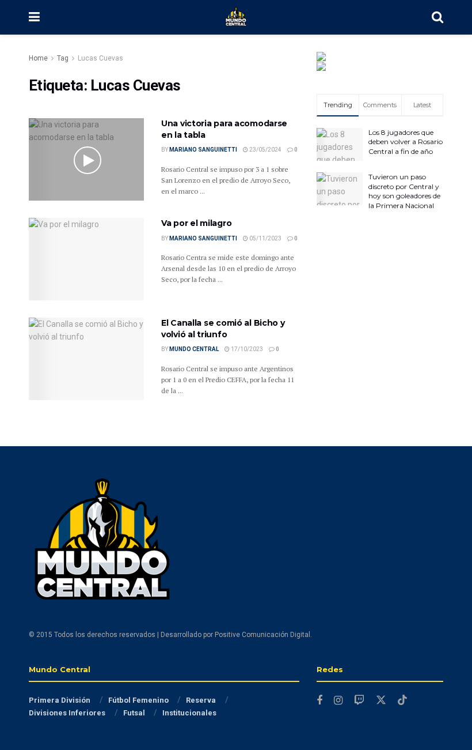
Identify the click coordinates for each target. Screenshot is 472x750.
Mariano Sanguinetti (203, 149)
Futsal (134, 712)
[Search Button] (437, 17)
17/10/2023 (246, 349)
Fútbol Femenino (138, 700)
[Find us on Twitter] (381, 700)
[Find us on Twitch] (359, 700)
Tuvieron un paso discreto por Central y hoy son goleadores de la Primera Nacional (404, 191)
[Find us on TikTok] (402, 700)
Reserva (201, 700)
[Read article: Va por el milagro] (86, 259)
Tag (62, 58)
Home (38, 58)
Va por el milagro (196, 223)
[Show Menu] (34, 17)
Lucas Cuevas (100, 58)
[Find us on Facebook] (319, 700)
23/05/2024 (264, 149)
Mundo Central (194, 349)
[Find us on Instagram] (338, 700)
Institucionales (189, 712)
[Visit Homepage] (236, 17)
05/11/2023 (264, 238)
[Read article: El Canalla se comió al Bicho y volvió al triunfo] (86, 359)
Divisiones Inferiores (67, 712)
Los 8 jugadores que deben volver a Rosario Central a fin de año (405, 142)
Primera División (59, 700)
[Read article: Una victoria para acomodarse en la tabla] (86, 159)
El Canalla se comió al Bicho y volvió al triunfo (223, 329)
